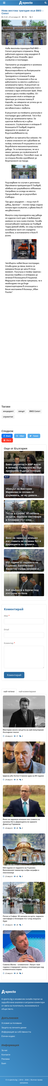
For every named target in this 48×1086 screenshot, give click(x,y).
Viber (21, 436)
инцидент (8, 411)
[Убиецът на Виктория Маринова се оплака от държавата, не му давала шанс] (24, 487)
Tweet (35, 436)
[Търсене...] (46, 2)
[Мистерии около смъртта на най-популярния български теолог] (24, 711)
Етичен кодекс (8, 1036)
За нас (4, 1050)
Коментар (9, 643)
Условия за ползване (11, 1023)
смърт (21, 411)
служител (8, 416)
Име (7, 615)
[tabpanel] (24, 837)
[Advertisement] (24, 320)
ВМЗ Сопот (34, 411)
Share (8, 436)
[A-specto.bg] (25, 3)
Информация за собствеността (16, 1032)
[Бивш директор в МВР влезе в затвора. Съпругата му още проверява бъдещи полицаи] (24, 462)
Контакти (5, 1054)
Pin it (8, 440)
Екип (3, 1063)
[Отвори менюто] (4, 3)
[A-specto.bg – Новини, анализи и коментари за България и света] (8, 993)
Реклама (5, 1059)
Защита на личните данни (13, 1027)
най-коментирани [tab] (27, 691)
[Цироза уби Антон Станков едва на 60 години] (24, 757)
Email (6, 629)
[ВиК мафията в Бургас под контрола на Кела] (24, 585)
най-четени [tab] (9, 691)
